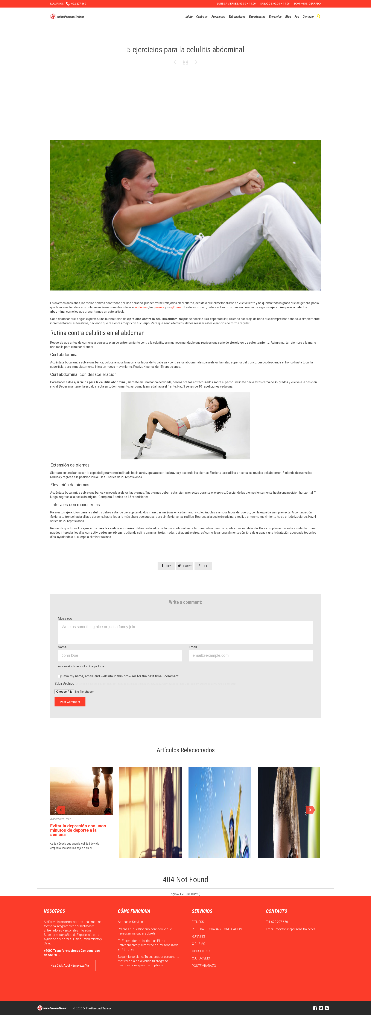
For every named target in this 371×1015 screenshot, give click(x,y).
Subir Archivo (145, 683)
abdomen (141, 307)
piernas (159, 307)
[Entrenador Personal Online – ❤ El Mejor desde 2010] (67, 17)
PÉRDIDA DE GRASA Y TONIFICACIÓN (217, 929)
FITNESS (198, 922)
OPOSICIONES (202, 951)
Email (193, 647)
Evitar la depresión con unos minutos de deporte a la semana (78, 830)
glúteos (176, 307)
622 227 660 (279, 922)
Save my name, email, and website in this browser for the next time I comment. (120, 676)
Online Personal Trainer (97, 1008)
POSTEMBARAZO (204, 965)
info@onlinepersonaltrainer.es (295, 929)
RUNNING (199, 936)
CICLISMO (199, 943)
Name (62, 647)
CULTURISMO (201, 958)
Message (65, 618)
